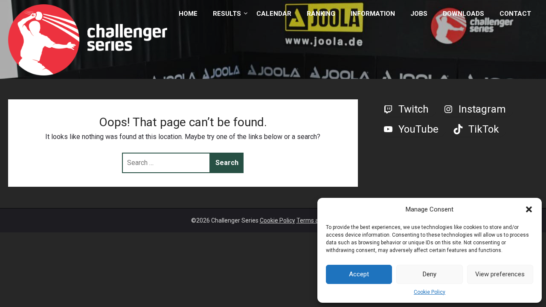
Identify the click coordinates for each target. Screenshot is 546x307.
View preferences (500, 274)
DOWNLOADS (463, 13)
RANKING (321, 13)
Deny (429, 274)
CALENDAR (273, 13)
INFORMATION (373, 13)
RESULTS (227, 13)
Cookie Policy (429, 292)
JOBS (418, 13)
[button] (529, 209)
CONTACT (515, 13)
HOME (188, 13)
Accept (359, 274)
